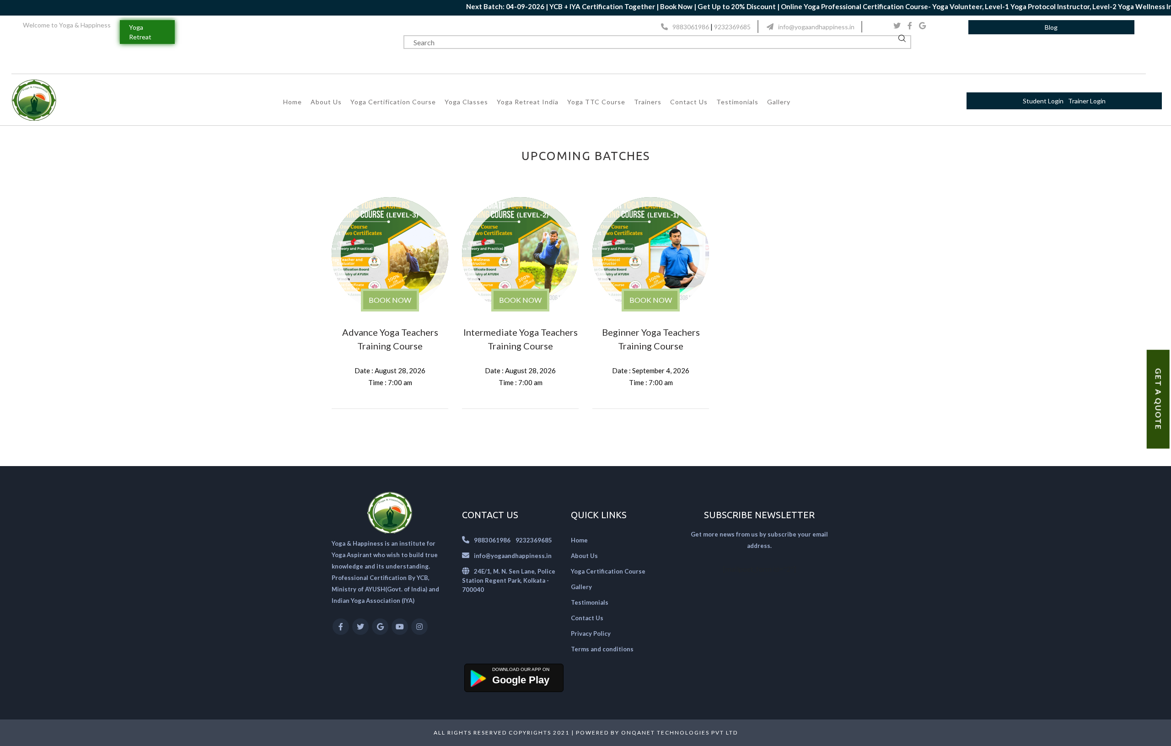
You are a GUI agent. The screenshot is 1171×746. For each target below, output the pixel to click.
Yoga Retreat (140, 32)
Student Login (1043, 101)
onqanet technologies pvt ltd (679, 732)
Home (292, 102)
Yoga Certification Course (393, 102)
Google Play (520, 680)
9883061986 (690, 27)
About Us (326, 102)
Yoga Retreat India (528, 102)
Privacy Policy (591, 633)
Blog (1051, 27)
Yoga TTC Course (596, 102)
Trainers (647, 102)
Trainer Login (1087, 101)
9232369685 (732, 27)
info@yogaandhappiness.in (816, 27)
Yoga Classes (466, 102)
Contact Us (689, 102)
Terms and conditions (602, 649)
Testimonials (737, 102)
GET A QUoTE (1158, 399)
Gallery (778, 102)
